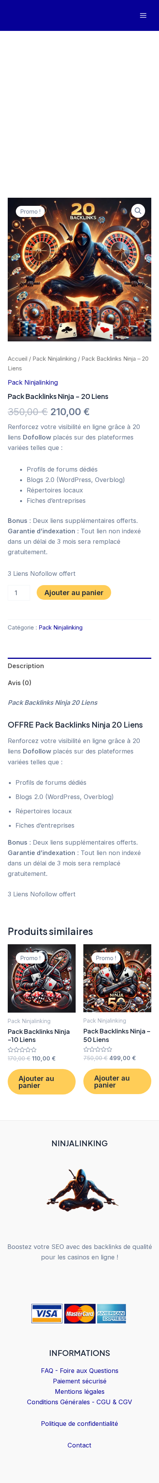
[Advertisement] (79, 114)
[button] (138, 211)
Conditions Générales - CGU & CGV (79, 1402)
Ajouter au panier (73, 592)
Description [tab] (26, 666)
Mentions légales (80, 1391)
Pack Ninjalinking (54, 358)
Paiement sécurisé (80, 1381)
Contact (79, 1445)
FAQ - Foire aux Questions (79, 1370)
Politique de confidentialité (79, 1423)
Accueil (17, 358)
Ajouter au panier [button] (36, 1081)
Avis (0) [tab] (20, 683)
